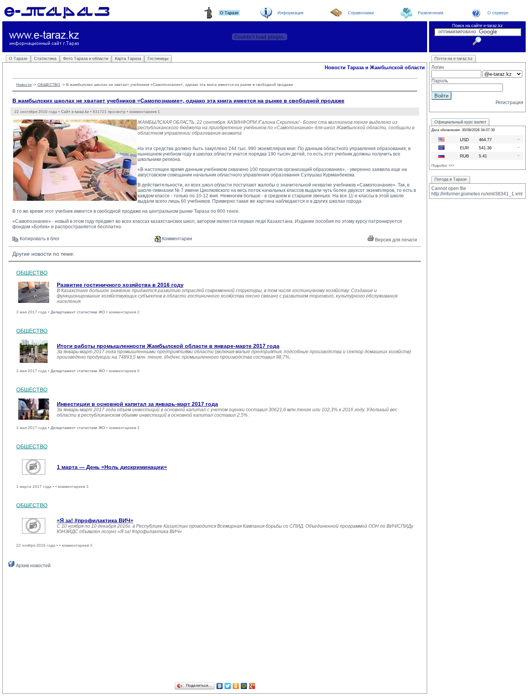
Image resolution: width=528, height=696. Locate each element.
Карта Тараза (128, 58)
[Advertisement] (215, 626)
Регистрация (509, 102)
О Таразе (18, 58)
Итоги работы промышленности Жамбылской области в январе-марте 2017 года (168, 346)
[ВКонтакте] (220, 686)
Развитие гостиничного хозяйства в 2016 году (120, 285)
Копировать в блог (39, 238)
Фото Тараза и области (85, 58)
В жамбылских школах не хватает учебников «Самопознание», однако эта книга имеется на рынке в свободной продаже (178, 100)
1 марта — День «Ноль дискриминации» (112, 467)
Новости (24, 84)
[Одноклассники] (236, 686)
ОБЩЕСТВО (48, 84)
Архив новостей (33, 565)
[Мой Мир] (244, 686)
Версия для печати (395, 240)
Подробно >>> (442, 166)
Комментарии (176, 238)
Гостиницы (158, 58)
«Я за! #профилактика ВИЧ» (95, 520)
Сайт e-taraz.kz (75, 111)
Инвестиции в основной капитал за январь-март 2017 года (137, 404)
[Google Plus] (252, 686)
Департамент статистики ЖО (78, 312)
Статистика (45, 58)
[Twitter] (228, 686)
